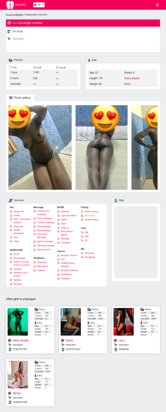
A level (16, 215)
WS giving (89, 253)
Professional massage (43, 212)
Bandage (65, 238)
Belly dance (42, 266)
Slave (63, 223)
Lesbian (41, 270)
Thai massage (43, 226)
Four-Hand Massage (42, 236)
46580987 (124, 349)
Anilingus (65, 278)
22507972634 (73, 349)
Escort (16, 254)
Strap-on (65, 227)
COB (87, 236)
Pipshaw (17, 280)
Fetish (16, 241)
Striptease (42, 262)
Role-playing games (67, 233)
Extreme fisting (91, 219)
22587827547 (20, 349)
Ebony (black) (132, 78)
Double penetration (18, 231)
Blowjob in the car (69, 270)
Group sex (18, 226)
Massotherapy (44, 230)
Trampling (65, 242)
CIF (86, 240)
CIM (86, 232)
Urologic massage (45, 222)
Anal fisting (90, 215)
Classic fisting (91, 211)
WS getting (90, 257)
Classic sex (18, 211)
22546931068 (20, 402)
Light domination (69, 215)
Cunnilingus (66, 274)
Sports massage (45, 241)
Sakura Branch (44, 249)
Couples (17, 269)
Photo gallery (22, 97)
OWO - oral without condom (22, 221)
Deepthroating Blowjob (67, 264)
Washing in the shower (20, 274)
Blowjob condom (69, 255)
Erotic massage (44, 218)
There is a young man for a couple (21, 263)
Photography (19, 258)
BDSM (64, 219)
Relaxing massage (45, 245)
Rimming (17, 284)
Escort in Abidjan (14, 14)
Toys (15, 237)
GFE (63, 259)
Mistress (65, 211)
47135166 (17, 31)
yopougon (18, 38)
